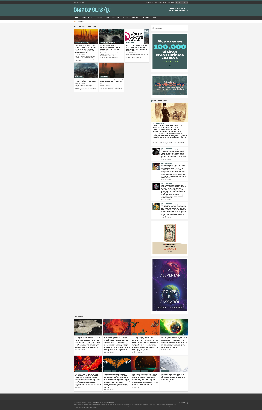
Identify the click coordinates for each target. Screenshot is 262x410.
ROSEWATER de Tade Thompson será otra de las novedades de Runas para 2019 (111, 81)
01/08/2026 (135, 352)
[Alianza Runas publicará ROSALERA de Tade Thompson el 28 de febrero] (86, 70)
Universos (115, 17)
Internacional (79, 317)
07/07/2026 (163, 381)
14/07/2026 (106, 389)
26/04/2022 (77, 54)
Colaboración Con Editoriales (160, 2)
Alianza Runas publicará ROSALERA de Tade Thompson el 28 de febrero (85, 80)
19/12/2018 (77, 83)
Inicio (76, 17)
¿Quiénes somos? (149, 2)
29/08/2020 (102, 50)
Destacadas (86, 42)
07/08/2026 (163, 199)
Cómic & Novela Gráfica (159, 101)
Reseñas (83, 17)
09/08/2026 (77, 349)
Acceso (153, 17)
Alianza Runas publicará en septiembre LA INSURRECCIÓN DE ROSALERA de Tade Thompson (110, 47)
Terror (84, 334)
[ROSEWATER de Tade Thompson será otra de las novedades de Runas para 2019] (111, 70)
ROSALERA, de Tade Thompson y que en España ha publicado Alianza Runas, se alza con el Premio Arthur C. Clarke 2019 (137, 48)
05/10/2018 (102, 85)
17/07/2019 (128, 52)
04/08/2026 (106, 352)
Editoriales (125, 17)
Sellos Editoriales (171, 2)
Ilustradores (145, 17)
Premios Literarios (102, 17)
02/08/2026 (163, 217)
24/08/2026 (155, 139)
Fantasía (106, 334)
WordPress (111, 402)
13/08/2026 (163, 179)
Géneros (90, 17)
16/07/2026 (77, 387)
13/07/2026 (135, 387)
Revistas (134, 17)
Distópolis (83, 54)
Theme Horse (96, 402)
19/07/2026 (163, 349)
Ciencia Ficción (78, 42)
